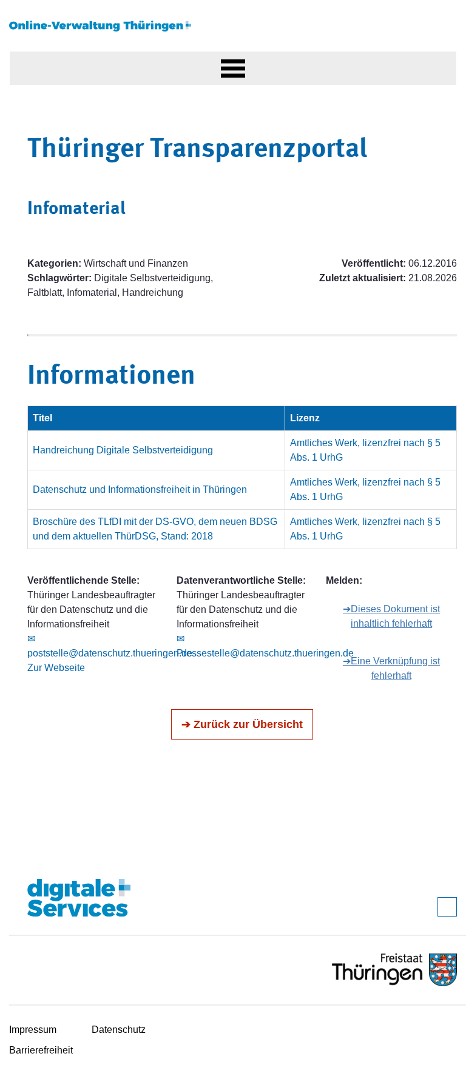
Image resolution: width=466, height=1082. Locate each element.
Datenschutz (119, 1029)
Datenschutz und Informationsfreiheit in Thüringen (140, 489)
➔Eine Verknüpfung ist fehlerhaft (391, 668)
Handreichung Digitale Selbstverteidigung (123, 450)
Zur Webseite (56, 668)
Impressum (32, 1029)
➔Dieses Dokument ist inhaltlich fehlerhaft (391, 616)
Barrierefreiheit (41, 1050)
